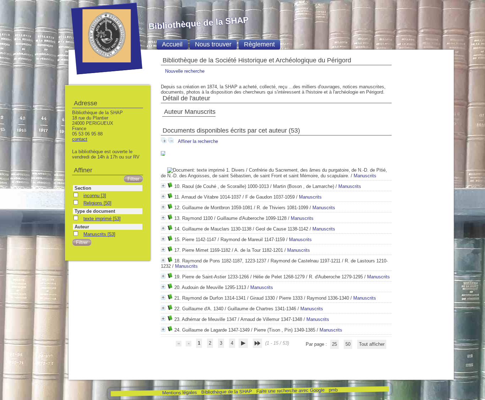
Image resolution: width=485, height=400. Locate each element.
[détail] (163, 153)
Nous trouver (213, 44)
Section (83, 188)
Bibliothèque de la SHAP (226, 392)
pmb (332, 390)
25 (334, 344)
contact (79, 139)
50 (347, 344)
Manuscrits (365, 175)
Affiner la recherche (198, 141)
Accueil (172, 44)
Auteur (82, 226)
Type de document (95, 211)
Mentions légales (179, 393)
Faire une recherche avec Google (290, 390)
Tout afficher (372, 344)
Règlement (259, 44)
